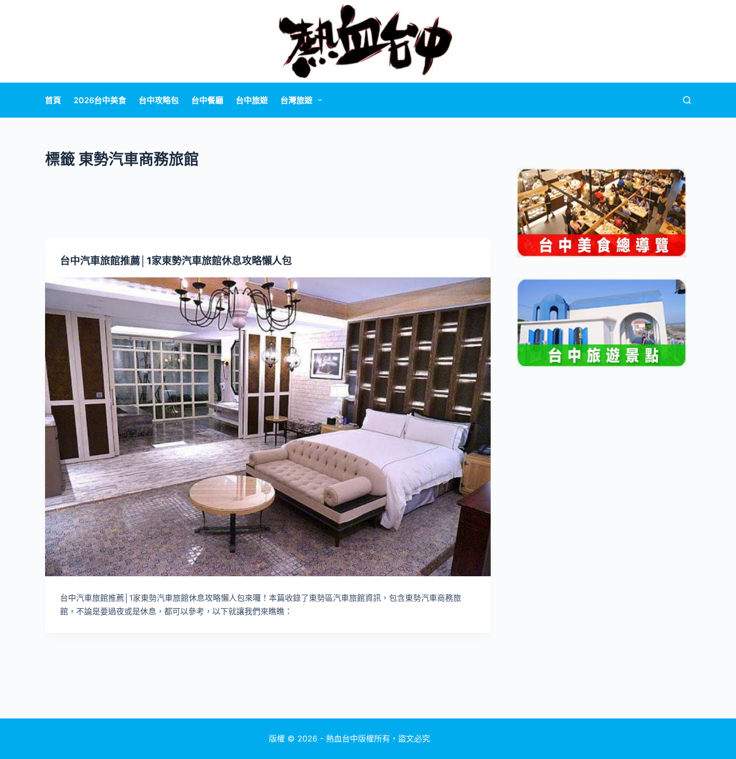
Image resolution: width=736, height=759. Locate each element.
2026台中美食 (100, 100)
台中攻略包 (159, 100)
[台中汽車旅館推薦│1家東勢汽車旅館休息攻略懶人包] (268, 426)
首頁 (53, 100)
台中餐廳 (207, 100)
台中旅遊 (252, 100)
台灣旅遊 (296, 100)
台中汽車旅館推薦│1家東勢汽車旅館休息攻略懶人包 (176, 261)
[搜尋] (687, 100)
